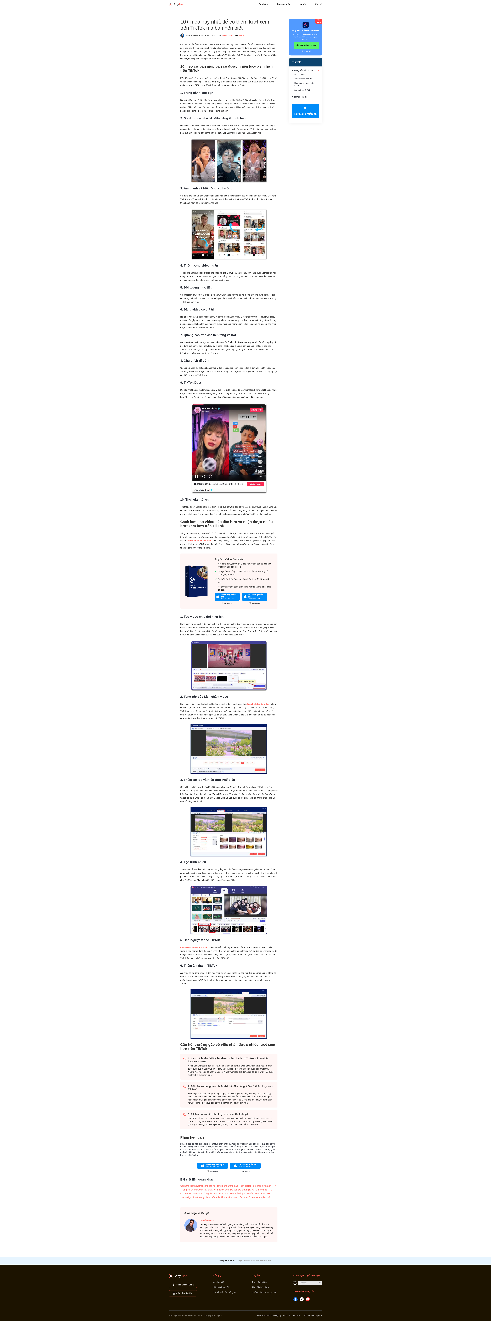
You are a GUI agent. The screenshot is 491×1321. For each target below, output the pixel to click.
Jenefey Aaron (228, 35)
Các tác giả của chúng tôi (224, 1292)
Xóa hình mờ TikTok (302, 90)
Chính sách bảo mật (291, 1315)
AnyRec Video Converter (199, 541)
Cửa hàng (263, 4)
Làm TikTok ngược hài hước (194, 947)
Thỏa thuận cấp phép (312, 1315)
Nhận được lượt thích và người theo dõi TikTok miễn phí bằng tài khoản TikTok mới (222, 1193)
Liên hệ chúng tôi (221, 1287)
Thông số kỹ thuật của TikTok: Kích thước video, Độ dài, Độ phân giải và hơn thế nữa (223, 1189)
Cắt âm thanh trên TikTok (304, 79)
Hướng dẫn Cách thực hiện (264, 1292)
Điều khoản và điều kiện (268, 1315)
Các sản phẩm (284, 4)
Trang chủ (223, 1261)
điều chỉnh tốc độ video (257, 704)
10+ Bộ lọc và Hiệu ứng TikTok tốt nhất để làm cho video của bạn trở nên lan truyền (223, 1197)
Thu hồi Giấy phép (260, 1287)
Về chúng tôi (218, 1282)
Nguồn (303, 4)
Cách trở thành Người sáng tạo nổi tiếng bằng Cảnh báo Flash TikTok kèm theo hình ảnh (225, 1186)
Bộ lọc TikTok (299, 74)
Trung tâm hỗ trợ (259, 1282)
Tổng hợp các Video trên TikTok (304, 84)
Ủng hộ (318, 4)
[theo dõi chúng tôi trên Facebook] (295, 1299)
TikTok (241, 35)
